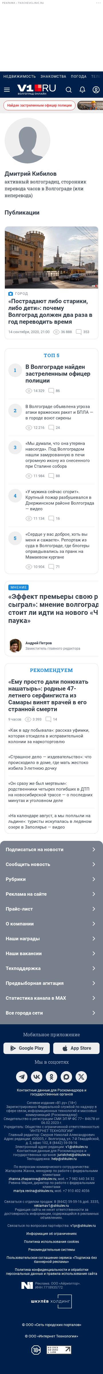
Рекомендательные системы (51, 1250)
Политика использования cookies (51, 1242)
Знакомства (53, 77)
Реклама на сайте (26, 894)
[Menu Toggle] (7, 90)
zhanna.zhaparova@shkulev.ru (32, 1179)
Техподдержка (23, 968)
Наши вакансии (24, 953)
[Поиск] (69, 90)
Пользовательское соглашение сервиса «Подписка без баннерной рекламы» (52, 1260)
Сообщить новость (28, 864)
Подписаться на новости (35, 849)
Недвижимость (19, 77)
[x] (81, 1077)
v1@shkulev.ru (77, 1147)
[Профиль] (96, 90)
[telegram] (21, 1077)
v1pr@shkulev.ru (83, 1226)
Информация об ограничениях (51, 1234)
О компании (20, 924)
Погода (79, 77)
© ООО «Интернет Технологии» (51, 1336)
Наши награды (23, 938)
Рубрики (16, 879)
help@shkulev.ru (64, 1159)
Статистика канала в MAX (36, 998)
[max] (66, 1077)
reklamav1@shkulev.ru (51, 1206)
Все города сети (24, 1013)
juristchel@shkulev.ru (74, 1155)
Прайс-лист (19, 909)
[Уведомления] (82, 90)
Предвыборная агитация (35, 983)
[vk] (36, 1077)
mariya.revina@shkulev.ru (33, 1191)
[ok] (51, 1077)
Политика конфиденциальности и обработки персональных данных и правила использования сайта (51, 1272)
